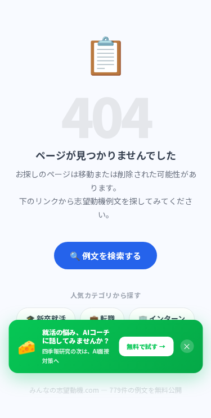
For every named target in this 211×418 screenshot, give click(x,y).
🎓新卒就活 (46, 318)
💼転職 (102, 318)
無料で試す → (146, 346)
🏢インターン (161, 318)
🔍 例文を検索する (105, 255)
